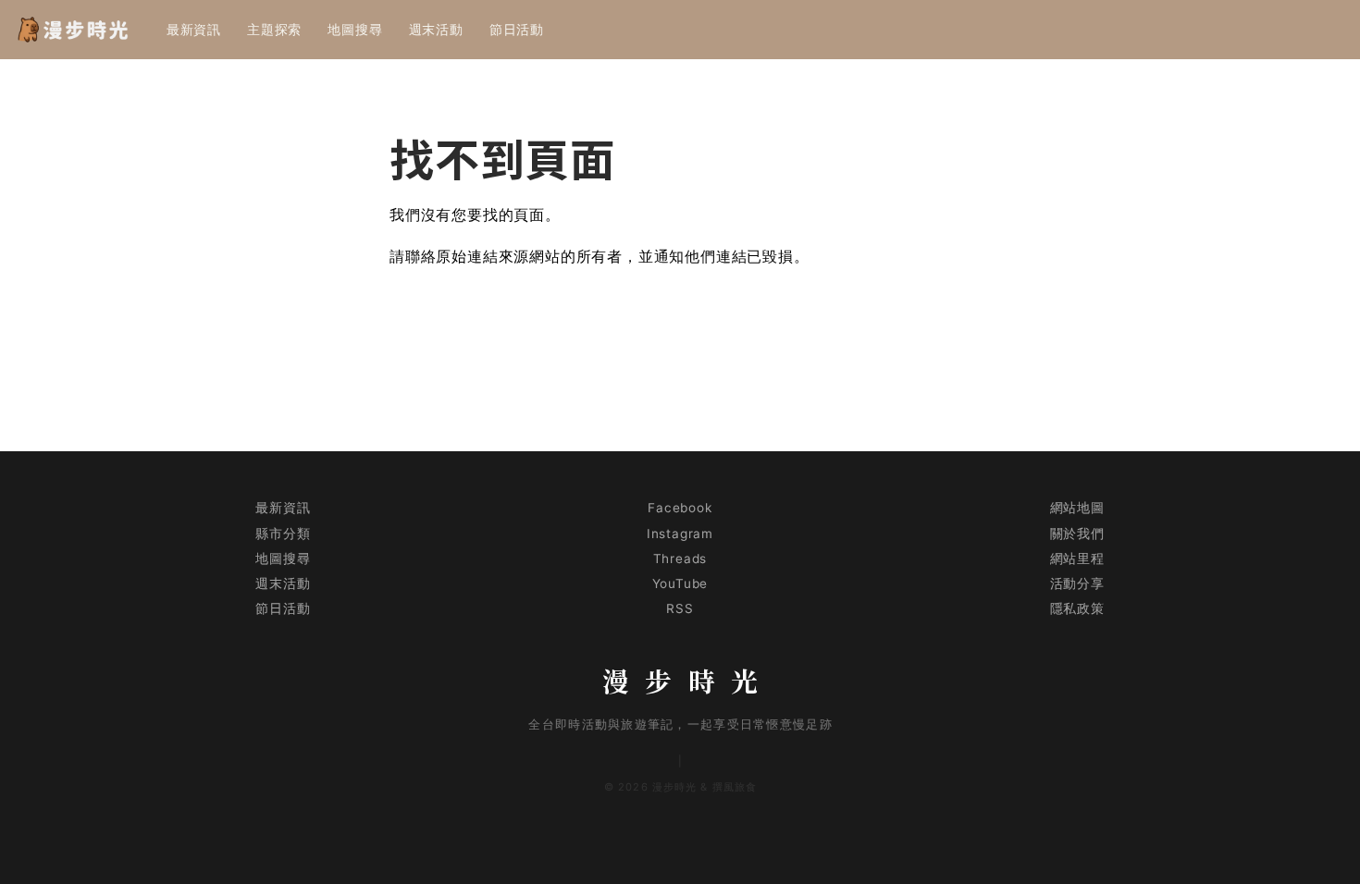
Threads (680, 558)
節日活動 (516, 29)
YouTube (680, 583)
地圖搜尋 (355, 29)
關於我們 (1077, 533)
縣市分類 (282, 533)
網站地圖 (1077, 507)
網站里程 (1077, 558)
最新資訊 (194, 29)
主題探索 (274, 29)
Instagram (680, 533)
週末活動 (436, 29)
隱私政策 (1077, 608)
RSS (679, 608)
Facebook (679, 507)
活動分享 (1077, 583)
